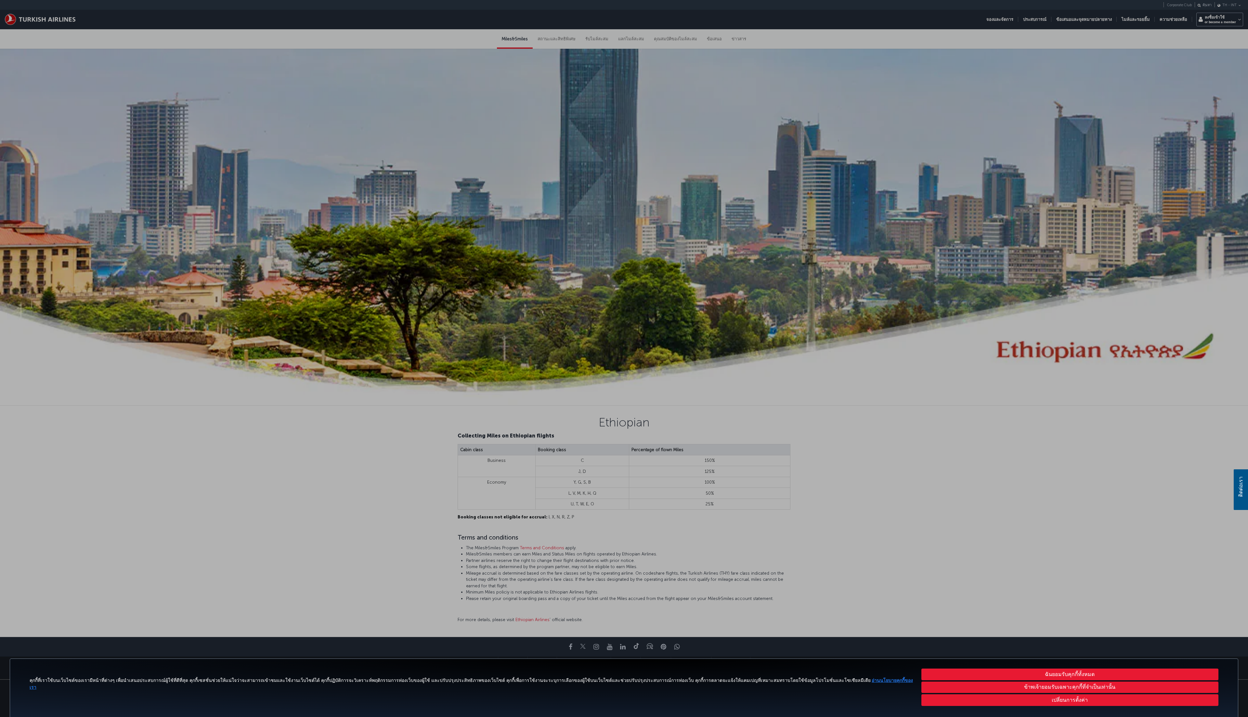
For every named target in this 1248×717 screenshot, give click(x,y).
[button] (1070, 700)
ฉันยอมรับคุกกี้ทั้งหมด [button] (1070, 674)
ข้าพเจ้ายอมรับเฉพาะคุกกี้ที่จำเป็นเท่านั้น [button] (1069, 687)
